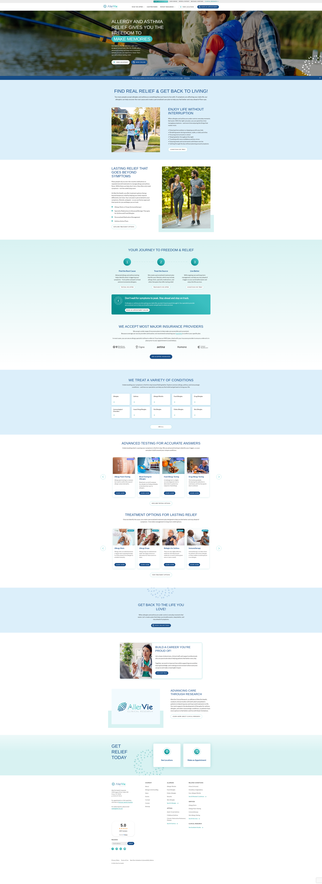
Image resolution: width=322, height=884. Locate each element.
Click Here (187, 78)
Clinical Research (211, 1)
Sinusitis (169, 796)
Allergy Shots (192, 805)
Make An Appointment (209, 7)
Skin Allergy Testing (194, 815)
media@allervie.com (117, 808)
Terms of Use (124, 860)
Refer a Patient (184, 1)
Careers (147, 803)
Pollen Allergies (171, 793)
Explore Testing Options (161, 503)
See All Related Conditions (196, 796)
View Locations (188, 7)
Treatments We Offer (161, 287)
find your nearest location (125, 802)
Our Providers (152, 7)
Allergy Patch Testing (195, 808)
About (147, 786)
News (146, 793)
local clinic (179, 333)
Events (147, 796)
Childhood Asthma (172, 815)
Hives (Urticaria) (193, 786)
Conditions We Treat (177, 149)
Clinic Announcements (160, 1)
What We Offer (137, 7)
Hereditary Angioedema (196, 790)
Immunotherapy (193, 812)
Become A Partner (197, 1)
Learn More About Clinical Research (186, 716)
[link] (103, 477)
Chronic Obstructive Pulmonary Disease (176, 819)
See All (161, 427)
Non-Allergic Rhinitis (195, 793)
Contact (147, 800)
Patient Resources (167, 7)
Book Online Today (162, 625)
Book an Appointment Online (137, 310)
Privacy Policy (115, 860)
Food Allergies (171, 790)
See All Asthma (171, 823)
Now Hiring (173, 1)
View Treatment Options (161, 575)
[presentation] (103, 476)
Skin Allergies (171, 800)
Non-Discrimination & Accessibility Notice (142, 860)
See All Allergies (171, 803)
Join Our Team (162, 673)
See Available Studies (195, 827)
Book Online (140, 62)
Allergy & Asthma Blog (151, 790)
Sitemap (147, 806)
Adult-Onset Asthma (173, 812)
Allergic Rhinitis (171, 786)
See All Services (193, 818)
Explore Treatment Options (124, 227)
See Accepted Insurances (161, 356)
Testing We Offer (127, 287)
